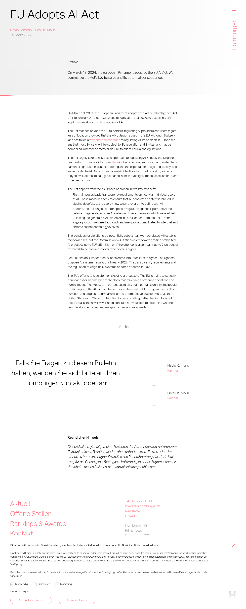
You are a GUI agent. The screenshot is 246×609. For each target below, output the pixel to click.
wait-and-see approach (104, 140)
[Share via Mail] (119, 327)
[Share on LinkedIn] (127, 327)
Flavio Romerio (21, 30)
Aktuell (20, 503)
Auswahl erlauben (77, 600)
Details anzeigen (19, 591)
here (116, 162)
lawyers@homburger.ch (142, 506)
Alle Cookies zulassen (31, 600)
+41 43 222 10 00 (138, 501)
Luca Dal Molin (44, 30)
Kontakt (21, 533)
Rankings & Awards (38, 523)
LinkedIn (131, 516)
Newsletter (133, 511)
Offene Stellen (31, 513)
